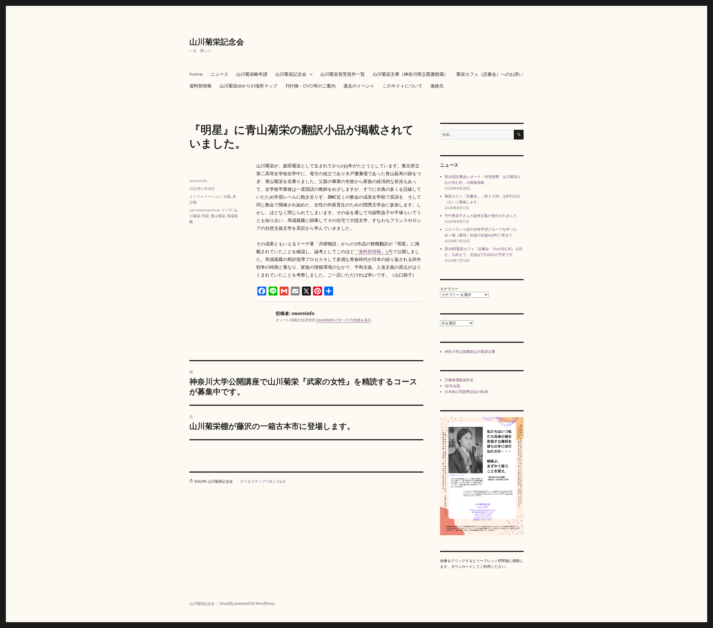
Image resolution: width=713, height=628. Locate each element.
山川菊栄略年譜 (251, 74)
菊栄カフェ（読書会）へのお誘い (489, 74)
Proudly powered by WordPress (247, 603)
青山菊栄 (218, 216)
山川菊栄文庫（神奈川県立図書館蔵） (410, 74)
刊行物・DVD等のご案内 (310, 86)
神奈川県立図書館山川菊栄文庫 (470, 351)
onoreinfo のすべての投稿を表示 (343, 320)
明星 (205, 216)
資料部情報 (200, 86)
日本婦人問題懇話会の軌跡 (466, 391)
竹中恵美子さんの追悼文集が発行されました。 (483, 215)
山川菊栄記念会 (216, 42)
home (196, 74)
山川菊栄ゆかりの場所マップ (248, 86)
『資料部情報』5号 (373, 251)
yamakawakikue (204, 210)
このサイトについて (402, 86)
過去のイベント (359, 86)
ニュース (219, 74)
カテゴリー (449, 289)
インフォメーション (205, 196)
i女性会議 (452, 385)
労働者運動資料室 (459, 380)
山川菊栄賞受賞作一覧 (342, 74)
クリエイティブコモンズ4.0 (262, 481)
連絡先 (437, 86)
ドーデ (226, 210)
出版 (227, 196)
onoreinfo (198, 181)
